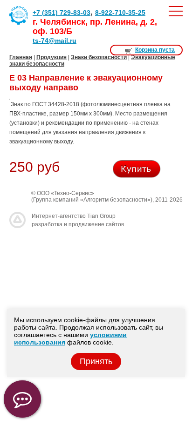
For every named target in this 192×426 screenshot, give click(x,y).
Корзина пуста (155, 50)
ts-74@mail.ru (54, 40)
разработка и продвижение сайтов (78, 224)
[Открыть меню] (176, 11)
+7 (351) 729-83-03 (61, 12)
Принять (96, 361)
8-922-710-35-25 (120, 12)
